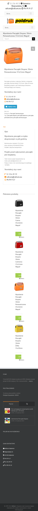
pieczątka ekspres (12, 115)
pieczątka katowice (22, 115)
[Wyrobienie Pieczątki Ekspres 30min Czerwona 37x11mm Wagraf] (19, 244)
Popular (11, 404)
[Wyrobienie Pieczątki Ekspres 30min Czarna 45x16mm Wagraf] (19, 203)
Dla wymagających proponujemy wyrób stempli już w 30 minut (22, 410)
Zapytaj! (19, 234)
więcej (31, 381)
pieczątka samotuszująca (20, 117)
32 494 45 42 (8, 465)
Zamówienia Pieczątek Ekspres (19, 419)
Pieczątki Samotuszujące (17, 113)
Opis (4, 127)
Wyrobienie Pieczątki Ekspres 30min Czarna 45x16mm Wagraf (19, 217)
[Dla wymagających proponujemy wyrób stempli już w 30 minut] (7, 410)
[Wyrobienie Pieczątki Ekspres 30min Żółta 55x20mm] (19, 328)
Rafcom (14, 506)
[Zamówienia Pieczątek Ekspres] (7, 420)
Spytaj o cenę (12, 106)
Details (21, 237)
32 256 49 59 (14, 3)
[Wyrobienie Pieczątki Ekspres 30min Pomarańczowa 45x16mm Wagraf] (19, 286)
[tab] (19, 127)
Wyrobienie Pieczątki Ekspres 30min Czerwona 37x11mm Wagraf (19, 259)
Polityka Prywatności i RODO (11, 395)
